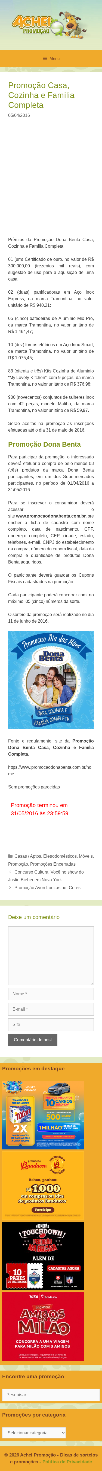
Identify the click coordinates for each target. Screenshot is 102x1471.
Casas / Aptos (27, 856)
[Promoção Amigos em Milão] (43, 1359)
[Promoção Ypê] (43, 1148)
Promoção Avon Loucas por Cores (47, 887)
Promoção (18, 864)
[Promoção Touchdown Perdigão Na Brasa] (43, 1288)
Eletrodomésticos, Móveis (68, 856)
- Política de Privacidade (65, 1461)
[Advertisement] (51, 181)
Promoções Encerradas (53, 864)
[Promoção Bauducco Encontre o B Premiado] (43, 1218)
